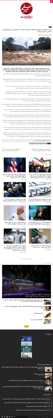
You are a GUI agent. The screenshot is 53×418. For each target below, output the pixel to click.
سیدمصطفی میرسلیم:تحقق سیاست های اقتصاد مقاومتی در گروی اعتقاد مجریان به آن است (41, 149)
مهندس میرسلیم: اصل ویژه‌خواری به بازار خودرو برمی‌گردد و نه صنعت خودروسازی (39, 200)
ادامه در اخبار (48, 154)
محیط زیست (40, 143)
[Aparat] (9, 417)
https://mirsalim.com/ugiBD (39, 140)
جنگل (45, 143)
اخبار (48, 25)
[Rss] (5, 417)
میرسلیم (31, 143)
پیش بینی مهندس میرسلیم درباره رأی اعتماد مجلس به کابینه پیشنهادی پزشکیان (14, 200)
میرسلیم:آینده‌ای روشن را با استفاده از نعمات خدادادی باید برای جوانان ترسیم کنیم (11, 149)
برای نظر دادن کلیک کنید (26, 259)
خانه (51, 25)
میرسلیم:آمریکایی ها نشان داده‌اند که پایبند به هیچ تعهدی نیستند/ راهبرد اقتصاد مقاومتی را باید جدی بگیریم (14, 176)
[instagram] (7, 417)
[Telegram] (2, 417)
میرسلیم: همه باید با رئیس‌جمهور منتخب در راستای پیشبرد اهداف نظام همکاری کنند (39, 223)
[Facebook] (14, 417)
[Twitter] (12, 417)
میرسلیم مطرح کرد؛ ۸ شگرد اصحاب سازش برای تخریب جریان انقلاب (41, 246)
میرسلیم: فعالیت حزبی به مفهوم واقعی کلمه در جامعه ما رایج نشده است (15, 223)
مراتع (35, 143)
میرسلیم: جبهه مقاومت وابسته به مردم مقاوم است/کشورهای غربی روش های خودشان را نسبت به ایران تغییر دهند (40, 176)
